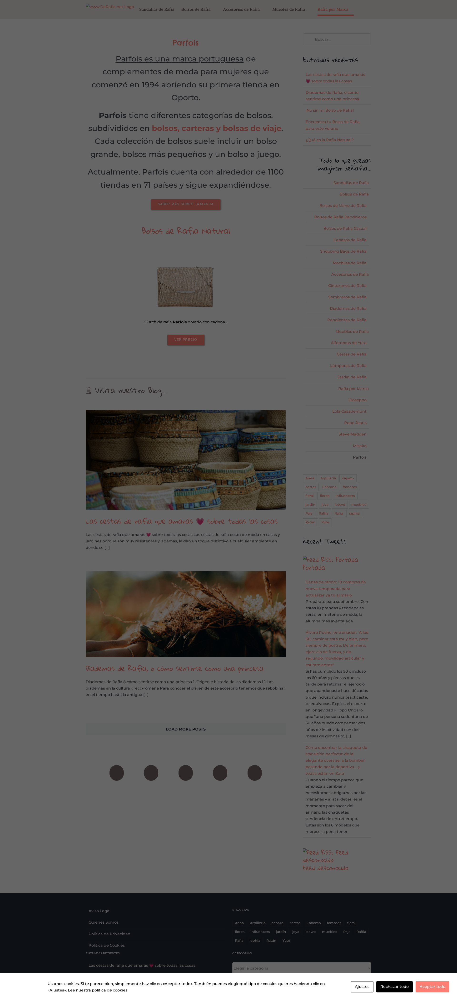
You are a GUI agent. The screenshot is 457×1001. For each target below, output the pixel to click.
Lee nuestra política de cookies (97, 990)
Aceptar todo (432, 986)
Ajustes (362, 986)
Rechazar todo (394, 986)
